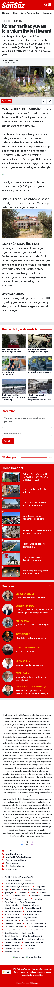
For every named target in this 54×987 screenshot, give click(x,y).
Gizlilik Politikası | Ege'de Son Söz (19, 877)
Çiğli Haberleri (30, 917)
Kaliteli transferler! (25, 651)
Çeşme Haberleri (12, 917)
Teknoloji (38, 899)
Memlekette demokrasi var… (31, 638)
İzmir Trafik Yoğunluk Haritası (18, 857)
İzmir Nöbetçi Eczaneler (16, 851)
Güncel (6, 13)
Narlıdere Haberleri (35, 939)
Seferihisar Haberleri (34, 942)
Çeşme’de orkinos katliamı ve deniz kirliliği (31, 678)
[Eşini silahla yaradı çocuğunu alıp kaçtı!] (40, 340)
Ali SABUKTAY (23, 621)
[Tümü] (50, 457)
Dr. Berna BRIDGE (25, 594)
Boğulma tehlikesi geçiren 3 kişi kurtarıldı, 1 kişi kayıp (13, 397)
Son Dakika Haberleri (15, 866)
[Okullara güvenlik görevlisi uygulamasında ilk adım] (40, 386)
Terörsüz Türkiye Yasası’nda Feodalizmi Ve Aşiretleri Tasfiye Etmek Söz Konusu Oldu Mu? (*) (32, 692)
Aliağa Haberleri (12, 905)
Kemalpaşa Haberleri (35, 930)
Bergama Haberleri (13, 911)
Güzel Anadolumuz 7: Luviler (30, 598)
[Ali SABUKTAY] (7, 623)
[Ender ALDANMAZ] (7, 609)
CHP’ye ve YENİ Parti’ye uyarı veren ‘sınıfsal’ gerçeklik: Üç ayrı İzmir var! (34, 611)
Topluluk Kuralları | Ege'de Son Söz (20, 883)
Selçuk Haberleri (12, 945)
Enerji (26, 890)
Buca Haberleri (32, 914)
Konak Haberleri (12, 936)
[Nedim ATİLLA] (7, 663)
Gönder (8, 441)
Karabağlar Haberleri (14, 927)
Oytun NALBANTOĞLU (27, 648)
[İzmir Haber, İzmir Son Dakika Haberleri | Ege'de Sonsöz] (13, 5)
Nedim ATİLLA (23, 661)
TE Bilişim (34, 983)
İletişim (28, 880)
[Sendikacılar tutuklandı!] (14, 363)
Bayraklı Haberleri (33, 908)
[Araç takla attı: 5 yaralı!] (40, 363)
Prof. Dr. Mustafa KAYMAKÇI (31, 687)
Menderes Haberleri (32, 936)
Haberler (6, 21)
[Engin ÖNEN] (7, 676)
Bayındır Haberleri (13, 908)
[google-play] (34, 958)
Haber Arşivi (11, 869)
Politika (8, 899)
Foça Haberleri (28, 921)
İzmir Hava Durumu (14, 854)
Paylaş (8, 101)
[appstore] (19, 958)
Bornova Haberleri (13, 914)
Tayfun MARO (23, 634)
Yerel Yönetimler (30, 13)
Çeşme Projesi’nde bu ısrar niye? (32, 624)
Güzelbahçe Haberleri (36, 924)
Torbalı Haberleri (12, 948)
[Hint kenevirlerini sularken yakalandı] (14, 340)
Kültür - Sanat (21, 896)
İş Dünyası (9, 893)
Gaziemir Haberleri (13, 924)
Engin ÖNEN (22, 673)
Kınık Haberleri (28, 933)
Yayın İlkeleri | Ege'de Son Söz (18, 886)
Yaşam (47, 896)
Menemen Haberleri (14, 939)
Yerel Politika (10, 902)
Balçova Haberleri (31, 905)
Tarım (33, 893)
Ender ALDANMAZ (25, 606)
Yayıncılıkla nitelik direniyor (29, 665)
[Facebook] (22, 842)
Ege (15, 13)
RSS (7, 972)
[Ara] (45, 5)
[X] (27, 842)
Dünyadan (40, 886)
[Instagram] (32, 842)
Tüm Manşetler (12, 863)
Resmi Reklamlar (12, 952)
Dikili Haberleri (11, 921)
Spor (27, 899)
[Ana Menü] (49, 5)
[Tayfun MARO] (7, 636)
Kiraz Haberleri (11, 933)
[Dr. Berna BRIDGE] (7, 596)
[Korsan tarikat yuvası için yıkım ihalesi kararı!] (27, 82)
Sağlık (18, 899)
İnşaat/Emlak (39, 890)
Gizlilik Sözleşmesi (13, 880)
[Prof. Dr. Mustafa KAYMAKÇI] (7, 690)
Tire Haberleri (30, 945)
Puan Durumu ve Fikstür (16, 860)
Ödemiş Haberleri (12, 942)
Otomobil (22, 893)
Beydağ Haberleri (34, 911)
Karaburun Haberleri (37, 927)
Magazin (36, 896)
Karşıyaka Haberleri (13, 930)
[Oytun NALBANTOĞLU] (7, 649)
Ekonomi (47, 13)
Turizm (43, 893)
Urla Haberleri (30, 948)
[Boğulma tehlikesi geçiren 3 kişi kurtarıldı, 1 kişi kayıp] (14, 386)
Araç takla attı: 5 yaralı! (39, 372)
